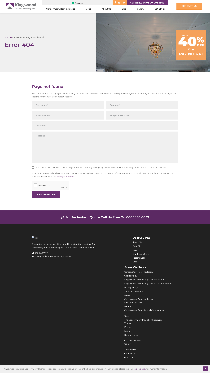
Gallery (140, 9)
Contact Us (189, 6)
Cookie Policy (130, 276)
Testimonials (139, 258)
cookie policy (139, 369)
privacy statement (65, 177)
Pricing (127, 327)
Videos (127, 323)
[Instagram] (119, 2)
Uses (88, 9)
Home (8, 37)
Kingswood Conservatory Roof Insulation (144, 280)
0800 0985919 (155, 2)
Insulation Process (133, 302)
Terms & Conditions (133, 291)
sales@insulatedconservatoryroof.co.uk (53, 256)
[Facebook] (115, 2)
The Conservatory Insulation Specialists (143, 320)
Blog (124, 9)
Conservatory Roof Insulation (60, 9)
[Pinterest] (124, 2)
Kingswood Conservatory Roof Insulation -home (147, 283)
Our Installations (141, 254)
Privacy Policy (131, 287)
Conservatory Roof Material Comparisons (144, 310)
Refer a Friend (131, 335)
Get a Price (160, 9)
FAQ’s (127, 331)
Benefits (137, 246)
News (127, 295)
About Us (106, 9)
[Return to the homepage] (21, 6)
